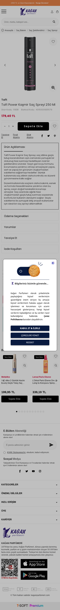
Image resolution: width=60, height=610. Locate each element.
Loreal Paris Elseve (41, 377)
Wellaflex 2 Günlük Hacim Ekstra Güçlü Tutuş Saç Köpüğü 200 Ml (13, 382)
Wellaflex (5, 377)
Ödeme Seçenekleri (16, 216)
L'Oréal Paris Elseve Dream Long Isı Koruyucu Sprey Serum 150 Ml (45, 382)
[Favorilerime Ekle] (25, 356)
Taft (4, 100)
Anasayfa (9, 30)
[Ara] (54, 22)
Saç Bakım (21, 30)
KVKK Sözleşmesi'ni (16, 452)
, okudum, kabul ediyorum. (28, 452)
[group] (30, 65)
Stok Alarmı (30, 136)
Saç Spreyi (52, 30)
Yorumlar (10, 227)
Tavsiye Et (5, 136)
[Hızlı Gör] (25, 366)
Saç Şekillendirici (36, 30)
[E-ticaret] (30, 606)
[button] (5, 65)
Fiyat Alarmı (16, 136)
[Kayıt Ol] (51, 445)
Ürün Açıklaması (14, 147)
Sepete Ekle (33, 126)
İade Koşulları (13, 249)
